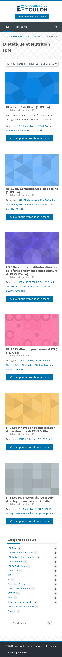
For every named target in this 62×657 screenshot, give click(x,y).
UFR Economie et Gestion (21, 552)
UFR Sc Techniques (18, 566)
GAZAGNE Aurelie (43, 126)
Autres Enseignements (20, 588)
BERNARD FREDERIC (28, 282)
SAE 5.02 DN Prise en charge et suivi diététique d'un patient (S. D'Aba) (30, 499)
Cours (4, 36)
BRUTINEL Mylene (27, 439)
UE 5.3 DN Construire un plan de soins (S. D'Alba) (32, 190)
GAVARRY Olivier (14, 286)
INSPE (11, 597)
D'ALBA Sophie (25, 126)
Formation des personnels (22, 606)
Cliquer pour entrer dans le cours (29, 138)
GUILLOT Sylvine (14, 204)
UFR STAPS (14, 570)
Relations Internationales (21, 602)
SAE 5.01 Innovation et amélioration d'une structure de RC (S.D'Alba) (30, 429)
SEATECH (13, 593)
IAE (10, 579)
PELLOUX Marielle (36, 130)
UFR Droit (13, 548)
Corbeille (13, 611)
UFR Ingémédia (16, 561)
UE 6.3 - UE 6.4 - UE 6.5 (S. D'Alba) (28, 107)
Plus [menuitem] (7, 26)
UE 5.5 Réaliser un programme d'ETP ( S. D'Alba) (31, 351)
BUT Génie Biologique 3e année (35, 36)
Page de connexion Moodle (32, 16)
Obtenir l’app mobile (16, 652)
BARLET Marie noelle (28, 200)
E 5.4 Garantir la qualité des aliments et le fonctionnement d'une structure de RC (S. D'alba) (31, 270)
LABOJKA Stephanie (16, 130)
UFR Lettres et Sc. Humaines (23, 557)
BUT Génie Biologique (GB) (19, 36)
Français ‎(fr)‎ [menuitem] (21, 26)
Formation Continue (17, 584)
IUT (9, 36)
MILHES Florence (32, 286)
